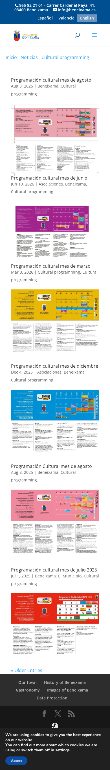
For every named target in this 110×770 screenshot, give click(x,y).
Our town (27, 682)
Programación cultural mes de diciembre (54, 366)
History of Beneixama (65, 682)
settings (62, 750)
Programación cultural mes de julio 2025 (54, 570)
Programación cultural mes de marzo (51, 266)
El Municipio (70, 576)
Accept (16, 760)
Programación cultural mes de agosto (51, 80)
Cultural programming (65, 57)
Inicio (11, 57)
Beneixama (48, 86)
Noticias (29, 57)
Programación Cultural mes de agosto (51, 466)
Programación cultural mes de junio (49, 178)
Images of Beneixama (67, 690)
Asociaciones (51, 184)
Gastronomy (28, 690)
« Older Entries (26, 670)
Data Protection (52, 698)
